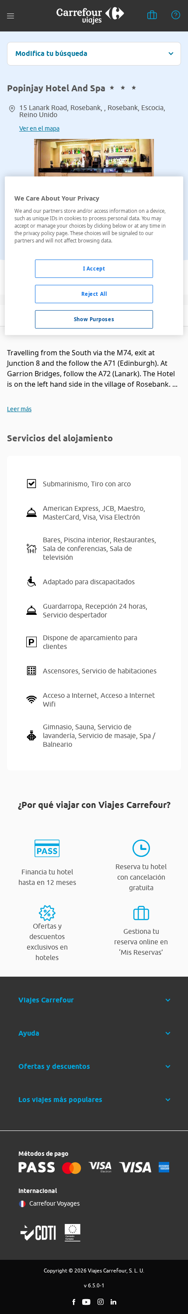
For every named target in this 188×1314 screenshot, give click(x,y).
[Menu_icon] (10, 16)
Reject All (94, 294)
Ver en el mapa (39, 128)
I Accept (94, 268)
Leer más (19, 409)
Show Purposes (94, 319)
